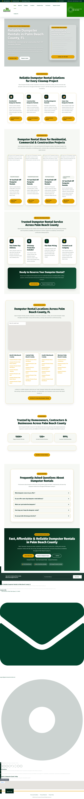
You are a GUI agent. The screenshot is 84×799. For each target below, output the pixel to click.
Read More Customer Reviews (42, 454)
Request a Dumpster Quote (47, 284)
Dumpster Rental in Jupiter (15, 359)
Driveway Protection (31, 559)
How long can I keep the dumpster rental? (27, 510)
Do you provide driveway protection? (25, 516)
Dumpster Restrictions (52, 559)
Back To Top (9, 791)
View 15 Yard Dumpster (31, 201)
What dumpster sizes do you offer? (25, 493)
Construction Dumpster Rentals (33, 119)
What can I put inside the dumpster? (25, 504)
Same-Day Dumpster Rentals (67, 119)
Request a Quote (24, 58)
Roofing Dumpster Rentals (49, 119)
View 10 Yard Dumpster (13, 201)
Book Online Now (34, 284)
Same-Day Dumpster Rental (41, 559)
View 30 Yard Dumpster (66, 201)
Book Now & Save (13, 58)
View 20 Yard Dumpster (48, 201)
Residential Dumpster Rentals (15, 119)
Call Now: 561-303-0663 (63, 56)
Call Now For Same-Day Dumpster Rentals (39, 398)
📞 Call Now (56, 555)
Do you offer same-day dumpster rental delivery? (29, 498)
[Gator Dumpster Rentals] (6, 9)
